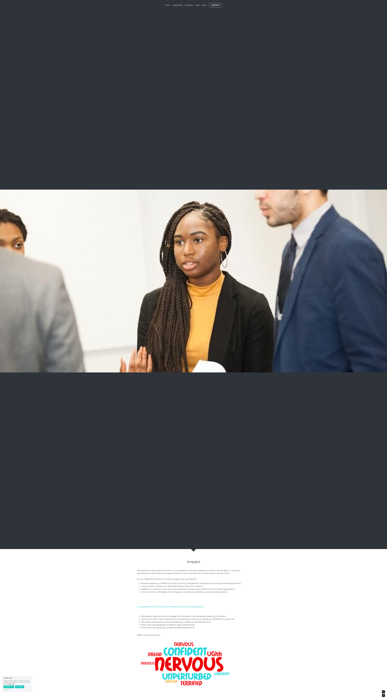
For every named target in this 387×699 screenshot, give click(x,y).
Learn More (11, 683)
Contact (215, 5)
